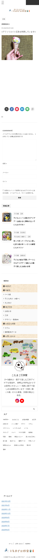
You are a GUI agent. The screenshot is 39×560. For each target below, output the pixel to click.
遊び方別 (8, 307)
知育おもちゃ (7, 445)
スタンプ (5, 432)
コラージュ (6, 428)
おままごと (15, 419)
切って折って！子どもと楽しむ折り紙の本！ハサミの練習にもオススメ (24, 244)
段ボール (12, 441)
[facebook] (12, 109)
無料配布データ (10, 332)
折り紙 (5, 441)
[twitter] (6, 109)
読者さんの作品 (19, 445)
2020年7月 (6, 525)
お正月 (34, 419)
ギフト (23, 424)
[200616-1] (22, 109)
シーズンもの (17, 428)
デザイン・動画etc (12, 319)
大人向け (8, 303)
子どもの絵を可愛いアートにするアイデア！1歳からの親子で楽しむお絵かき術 (24, 262)
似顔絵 (30, 432)
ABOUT (8, 286)
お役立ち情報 (10, 323)
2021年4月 (6, 505)
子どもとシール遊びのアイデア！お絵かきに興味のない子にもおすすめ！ (24, 221)
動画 (10, 437)
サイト (5, 181)
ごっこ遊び (14, 424)
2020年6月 (6, 529)
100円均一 (6, 419)
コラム (7, 328)
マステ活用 (22, 432)
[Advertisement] (19, 81)
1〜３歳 (8, 294)
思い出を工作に (30, 437)
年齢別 (7, 290)
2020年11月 (6, 509)
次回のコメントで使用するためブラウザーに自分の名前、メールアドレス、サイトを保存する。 (19, 191)
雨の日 (29, 445)
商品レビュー (19, 437)
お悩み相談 (25, 419)
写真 (4, 437)
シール (26, 428)
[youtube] (22, 401)
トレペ (13, 432)
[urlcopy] (32, 109)
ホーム (11, 543)
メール (5, 172)
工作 (6, 315)
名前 (5, 163)
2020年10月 (6, 513)
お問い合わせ (10, 336)
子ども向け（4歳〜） (13, 298)
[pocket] (17, 109)
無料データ (22, 441)
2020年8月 (6, 521)
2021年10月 (6, 501)
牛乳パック (31, 441)
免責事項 (27, 543)
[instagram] (17, 401)
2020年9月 (6, 517)
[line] (27, 109)
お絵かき (8, 311)
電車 (4, 449)
